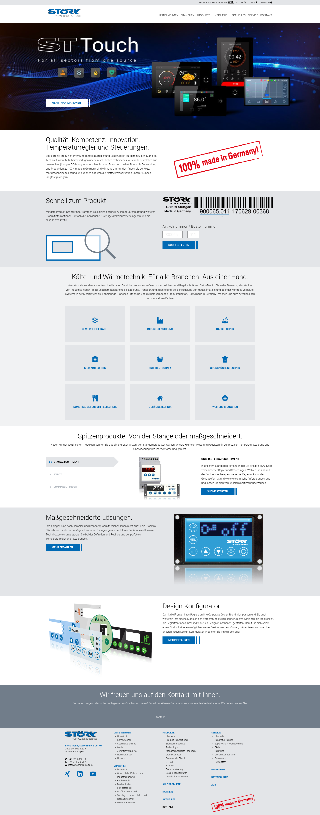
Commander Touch (63, 487)
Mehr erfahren (62, 547)
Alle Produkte (171, 784)
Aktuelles (239, 15)
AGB (213, 784)
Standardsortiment (64, 462)
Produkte (203, 15)
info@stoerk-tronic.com (80, 765)
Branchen (187, 15)
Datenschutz (219, 777)
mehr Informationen (66, 102)
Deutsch (265, 2)
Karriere (221, 15)
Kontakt (266, 15)
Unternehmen (168, 15)
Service (253, 15)
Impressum (218, 769)
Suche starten (178, 245)
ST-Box (56, 474)
